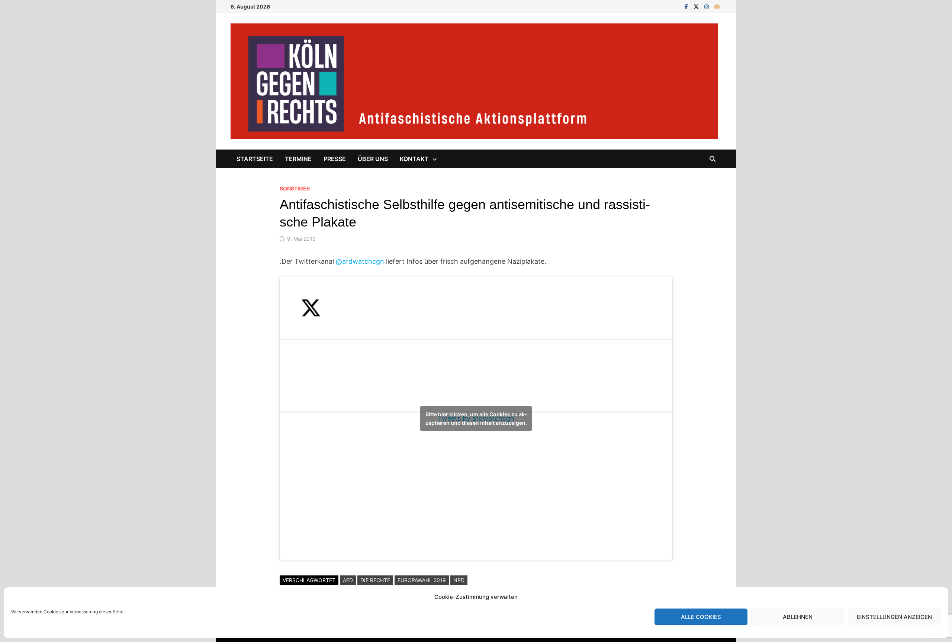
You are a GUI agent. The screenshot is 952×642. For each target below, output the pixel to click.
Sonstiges (295, 188)
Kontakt (414, 159)
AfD (348, 580)
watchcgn (360, 261)
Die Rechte (375, 580)
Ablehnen (798, 616)
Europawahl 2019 (422, 580)
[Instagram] (707, 6)
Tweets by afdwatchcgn (476, 418)
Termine (298, 159)
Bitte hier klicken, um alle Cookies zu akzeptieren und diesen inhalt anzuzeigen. (476, 418)
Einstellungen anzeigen (894, 616)
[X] (697, 6)
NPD (458, 580)
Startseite (255, 159)
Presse (335, 159)
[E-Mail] (717, 6)
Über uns (373, 159)
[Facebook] (687, 6)
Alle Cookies (701, 616)
